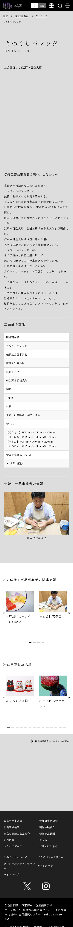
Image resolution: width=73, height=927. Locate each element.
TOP (5, 16)
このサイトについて (15, 857)
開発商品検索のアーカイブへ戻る (52, 741)
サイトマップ (11, 874)
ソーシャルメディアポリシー (19, 866)
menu (67, 5)
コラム (43, 839)
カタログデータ (13, 846)
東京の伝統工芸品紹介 (17, 833)
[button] (69, 613)
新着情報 (9, 839)
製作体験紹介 (47, 827)
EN (42, 5)
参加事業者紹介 (48, 820)
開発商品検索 (21, 16)
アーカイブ (41, 16)
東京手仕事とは (13, 820)
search (60, 5)
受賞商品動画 (47, 833)
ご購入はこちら (48, 846)
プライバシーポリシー (50, 857)
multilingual (51, 5)
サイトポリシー (46, 866)
